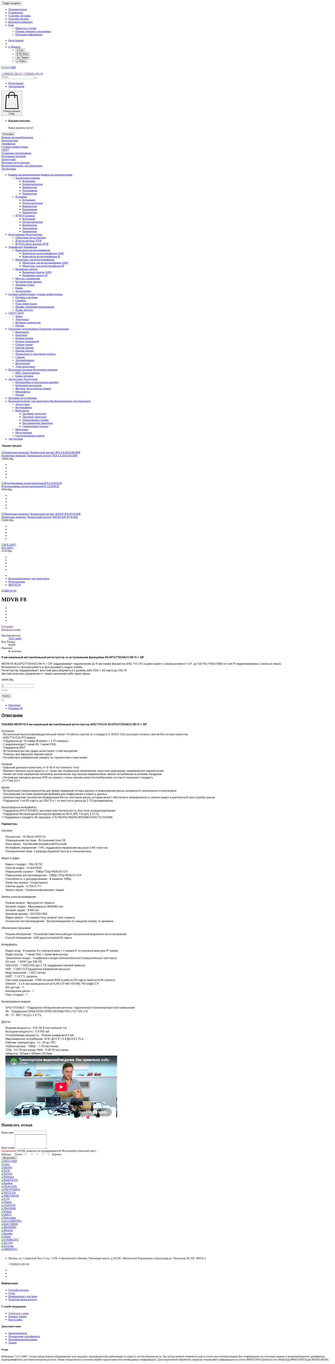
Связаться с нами (18, 1313)
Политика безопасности (22, 1299)
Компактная (29, 187)
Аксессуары (8, 159)
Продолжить (9, 1158)
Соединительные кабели (30, 435)
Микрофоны (22, 391)
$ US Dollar (22, 54)
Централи (21, 335)
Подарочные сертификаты (24, 1336)
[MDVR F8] (8, 590)
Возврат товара (17, 1316)
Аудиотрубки (23, 291)
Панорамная (29, 190)
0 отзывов (7, 626)
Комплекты (22, 331)
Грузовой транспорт (34, 413)
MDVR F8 (14, 584)
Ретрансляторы (24, 338)
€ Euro (20, 50)
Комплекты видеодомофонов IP (41, 256)
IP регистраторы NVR (28, 240)
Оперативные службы (35, 419)
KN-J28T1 (7, 547)
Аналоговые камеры (27, 177)
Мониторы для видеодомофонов (34, 259)
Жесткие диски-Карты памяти (33, 388)
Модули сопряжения (27, 278)
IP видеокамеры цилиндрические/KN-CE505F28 (30, 486)
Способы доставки (19, 15)
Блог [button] (11, 25)
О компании (15, 12)
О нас (11, 1293)
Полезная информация (28, 34)
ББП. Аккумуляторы (27, 372)
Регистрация (15, 40)
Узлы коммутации (26, 303)
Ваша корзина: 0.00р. (11, 112)
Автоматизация (24, 360)
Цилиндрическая (32, 184)
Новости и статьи (25, 28)
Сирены (20, 357)
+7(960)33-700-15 (11, 73)
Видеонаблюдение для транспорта (21, 165)
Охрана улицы (24, 344)
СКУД (5, 149)
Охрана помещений (27, 341)
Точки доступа (24, 309)
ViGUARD (14, 638)
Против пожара (24, 347)
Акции (12, 1342)
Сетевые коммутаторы (14, 146)
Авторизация (16, 86)
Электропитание (25, 366)
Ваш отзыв (7, 1147)
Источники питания (13, 156)
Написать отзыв (10, 629)
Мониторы (21, 429)
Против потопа (24, 350)
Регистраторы (9, 140)
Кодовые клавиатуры (28, 322)
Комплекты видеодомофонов (32, 250)
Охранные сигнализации (16, 153)
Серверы (20, 300)
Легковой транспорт (34, 416)
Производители (17, 9)
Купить (6, 696)
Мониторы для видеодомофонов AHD (45, 262)
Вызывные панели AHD (36, 272)
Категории (8, 134)
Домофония (8, 143)
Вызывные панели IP (35, 275)
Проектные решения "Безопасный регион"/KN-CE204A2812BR (39, 455)
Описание (14, 705)
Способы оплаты (18, 18)
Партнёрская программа (22, 1339)
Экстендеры (8, 168)
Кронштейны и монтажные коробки (36, 382)
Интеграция (22, 363)
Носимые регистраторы (15, 162)
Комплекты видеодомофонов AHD (43, 253)
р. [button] (14, 46)
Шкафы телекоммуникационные (34, 306)
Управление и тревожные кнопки (35, 353)
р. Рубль (21, 61)
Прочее (19, 325)
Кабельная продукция (28, 385)
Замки (19, 316)
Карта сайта (15, 1319)
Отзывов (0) (15, 708)
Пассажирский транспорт (37, 423)
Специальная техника (35, 426)
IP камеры (21, 196)
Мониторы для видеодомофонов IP (43, 265)
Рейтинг (6, 1154)
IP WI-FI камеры (25, 215)
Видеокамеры (23, 407)
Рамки (19, 287)
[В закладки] (2, 700)
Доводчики (22, 319)
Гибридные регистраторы (30, 237)
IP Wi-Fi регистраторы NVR (32, 243)
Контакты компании (20, 21)
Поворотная (29, 193)
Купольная (28, 181)
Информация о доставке (22, 1296)
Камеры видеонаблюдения (17, 137)
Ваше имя (7, 1132)
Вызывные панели (26, 269)
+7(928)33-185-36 (33, 73)
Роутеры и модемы (26, 297)
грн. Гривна (23, 57)
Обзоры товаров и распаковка (33, 31)
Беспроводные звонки (28, 281)
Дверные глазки (24, 284)
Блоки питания (24, 375)
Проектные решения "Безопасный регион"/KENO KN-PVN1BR (39, 517)
